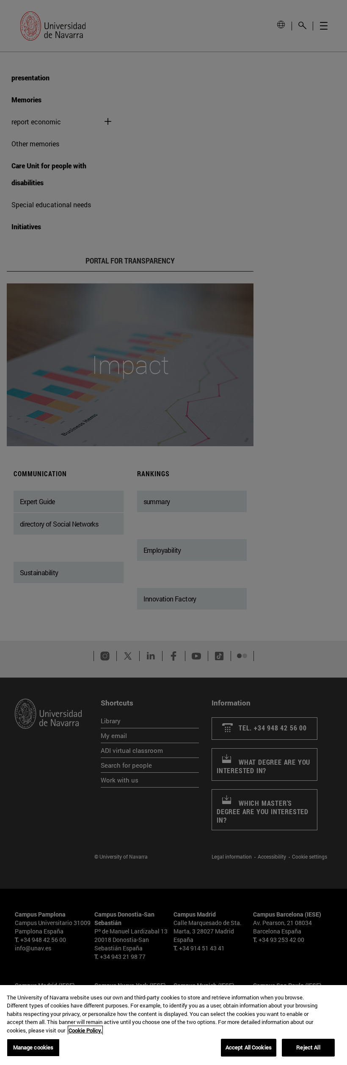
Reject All (308, 1047)
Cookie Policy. (85, 1030)
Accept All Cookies (249, 1047)
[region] (173, 1025)
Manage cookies (33, 1047)
